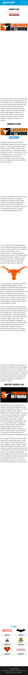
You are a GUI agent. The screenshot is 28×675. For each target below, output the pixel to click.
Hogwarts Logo (21, 644)
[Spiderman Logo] (20, 651)
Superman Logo (7, 654)
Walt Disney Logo (7, 644)
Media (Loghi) (17, 11)
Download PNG (14, 14)
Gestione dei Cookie (20, 670)
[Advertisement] (14, 51)
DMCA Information (11, 672)
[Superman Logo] (7, 651)
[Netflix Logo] (7, 632)
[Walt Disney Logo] (7, 642)
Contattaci (19, 672)
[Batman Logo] (20, 632)
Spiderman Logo (21, 654)
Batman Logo (21, 635)
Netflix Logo (7, 635)
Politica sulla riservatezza (8, 670)
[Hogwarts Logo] (20, 642)
